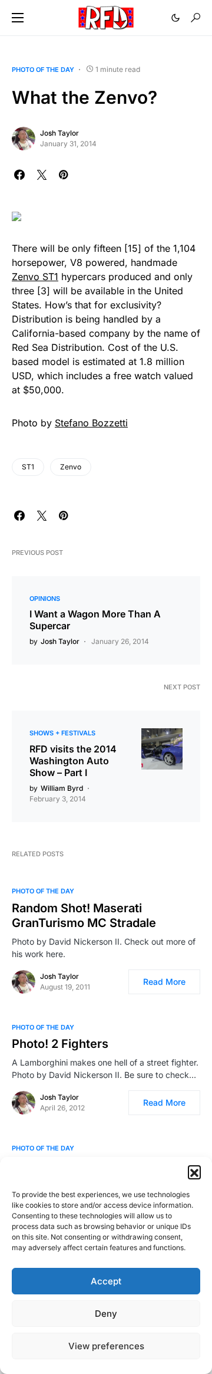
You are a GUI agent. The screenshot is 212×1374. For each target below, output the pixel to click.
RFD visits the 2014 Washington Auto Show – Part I (73, 760)
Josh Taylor (59, 133)
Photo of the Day (43, 69)
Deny (106, 1313)
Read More (164, 982)
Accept (106, 1281)
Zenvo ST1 (35, 276)
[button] (194, 1172)
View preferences (106, 1346)
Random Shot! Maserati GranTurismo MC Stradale (84, 915)
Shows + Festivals (62, 733)
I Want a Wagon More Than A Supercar (95, 620)
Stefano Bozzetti (91, 423)
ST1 (28, 466)
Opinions (44, 598)
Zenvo (70, 466)
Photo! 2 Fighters (60, 1044)
